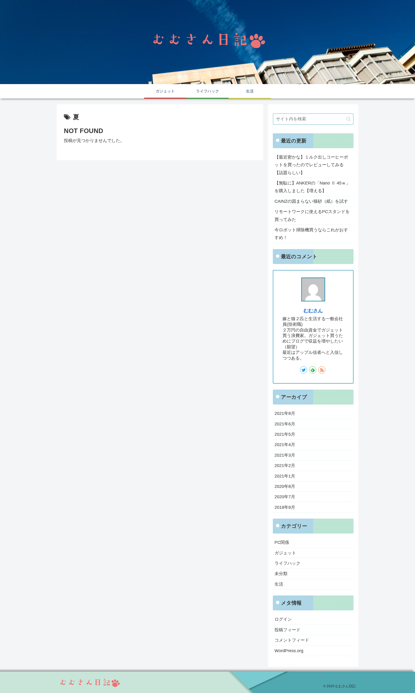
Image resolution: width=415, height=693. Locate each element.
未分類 (281, 573)
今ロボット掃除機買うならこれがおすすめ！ (311, 233)
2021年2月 (285, 465)
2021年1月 (285, 475)
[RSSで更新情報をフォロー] (321, 370)
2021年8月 (285, 413)
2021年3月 (285, 455)
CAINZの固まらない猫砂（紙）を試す (311, 201)
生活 (279, 584)
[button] (348, 119)
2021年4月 (285, 444)
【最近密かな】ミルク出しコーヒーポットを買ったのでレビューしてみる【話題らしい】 (311, 165)
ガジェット (285, 553)
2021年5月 (285, 434)
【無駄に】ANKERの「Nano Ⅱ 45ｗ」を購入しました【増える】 (312, 187)
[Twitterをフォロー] (303, 370)
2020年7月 (285, 496)
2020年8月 (285, 486)
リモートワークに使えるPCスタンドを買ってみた (312, 215)
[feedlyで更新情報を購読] (312, 370)
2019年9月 (285, 507)
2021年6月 (285, 424)
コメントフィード (292, 640)
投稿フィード (287, 629)
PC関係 (282, 542)
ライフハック (287, 563)
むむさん (313, 310)
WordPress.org (289, 650)
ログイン (283, 619)
